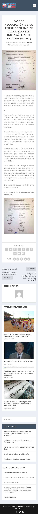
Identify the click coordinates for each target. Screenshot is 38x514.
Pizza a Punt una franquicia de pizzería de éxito (19, 448)
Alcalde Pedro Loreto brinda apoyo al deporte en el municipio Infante (18, 335)
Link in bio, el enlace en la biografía (16, 454)
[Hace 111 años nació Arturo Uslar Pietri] (19, 350)
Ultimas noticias (13, 45)
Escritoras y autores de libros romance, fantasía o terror (18, 441)
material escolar (21, 489)
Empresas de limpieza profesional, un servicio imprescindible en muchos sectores (17, 433)
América (29, 42)
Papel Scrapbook (10, 497)
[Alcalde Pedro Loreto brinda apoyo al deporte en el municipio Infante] (19, 321)
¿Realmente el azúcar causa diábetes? (17, 459)
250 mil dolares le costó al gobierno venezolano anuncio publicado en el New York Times (17, 403)
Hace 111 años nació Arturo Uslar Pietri (19, 361)
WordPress (19, 509)
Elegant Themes (17, 506)
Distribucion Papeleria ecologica (15, 472)
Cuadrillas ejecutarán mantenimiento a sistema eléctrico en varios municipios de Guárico (19, 373)
